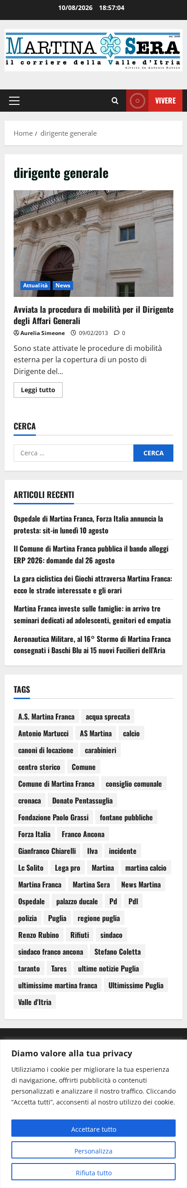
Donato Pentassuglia (82, 800)
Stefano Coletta (117, 951)
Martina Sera (91, 884)
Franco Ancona (83, 833)
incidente (123, 850)
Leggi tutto (42, 388)
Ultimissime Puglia (135, 985)
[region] (93, 1114)
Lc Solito (31, 867)
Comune (84, 766)
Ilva (92, 850)
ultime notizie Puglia (108, 968)
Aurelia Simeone (42, 333)
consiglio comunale (134, 783)
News (62, 285)
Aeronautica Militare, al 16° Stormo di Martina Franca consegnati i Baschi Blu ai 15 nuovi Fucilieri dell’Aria (92, 644)
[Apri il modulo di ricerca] (115, 100)
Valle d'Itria (34, 1001)
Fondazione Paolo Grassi (53, 817)
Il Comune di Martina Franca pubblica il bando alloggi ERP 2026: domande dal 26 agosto (91, 554)
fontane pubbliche (126, 817)
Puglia (57, 917)
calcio (131, 733)
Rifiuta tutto (94, 1172)
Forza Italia (34, 833)
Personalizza (93, 1151)
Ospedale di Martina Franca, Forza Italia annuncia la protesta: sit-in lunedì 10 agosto (88, 524)
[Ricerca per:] (73, 453)
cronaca (29, 800)
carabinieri (100, 749)
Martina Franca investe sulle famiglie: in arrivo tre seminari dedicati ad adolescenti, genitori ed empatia (92, 614)
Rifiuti (79, 934)
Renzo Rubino (38, 934)
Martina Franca (39, 884)
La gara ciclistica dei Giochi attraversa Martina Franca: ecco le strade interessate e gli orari (93, 584)
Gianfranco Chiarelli (47, 850)
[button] (14, 100)
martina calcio (146, 867)
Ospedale (31, 901)
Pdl (133, 901)
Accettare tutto (93, 1129)
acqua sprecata (108, 716)
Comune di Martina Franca (56, 783)
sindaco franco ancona (50, 951)
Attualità (35, 285)
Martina (103, 867)
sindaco (111, 934)
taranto (29, 968)
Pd (113, 901)
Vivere (165, 100)
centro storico (39, 766)
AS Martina (96, 733)
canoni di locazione (46, 749)
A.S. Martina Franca (46, 716)
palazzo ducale (77, 901)
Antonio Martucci (43, 733)
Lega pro (67, 867)
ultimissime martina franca (57, 985)
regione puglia (99, 917)
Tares (59, 968)
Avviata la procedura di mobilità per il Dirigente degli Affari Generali (93, 243)
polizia (27, 917)
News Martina (141, 884)
